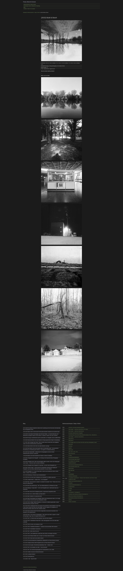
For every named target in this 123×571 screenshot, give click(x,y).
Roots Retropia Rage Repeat (74, 459)
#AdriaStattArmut (31, 556)
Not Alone (70, 446)
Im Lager (70, 488)
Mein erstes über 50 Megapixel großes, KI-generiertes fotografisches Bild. (42, 491)
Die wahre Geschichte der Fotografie (76, 433)
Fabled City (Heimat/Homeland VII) (75, 481)
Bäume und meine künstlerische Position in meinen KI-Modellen (40, 455)
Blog (24, 7)
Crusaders (71, 483)
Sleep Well (71, 444)
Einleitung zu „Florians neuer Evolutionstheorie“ (37, 475)
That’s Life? (71, 449)
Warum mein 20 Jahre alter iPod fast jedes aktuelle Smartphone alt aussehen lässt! (43, 431)
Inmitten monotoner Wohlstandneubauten (35, 551)
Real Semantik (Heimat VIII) (74, 466)
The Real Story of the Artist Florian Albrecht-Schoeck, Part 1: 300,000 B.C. (83, 434)
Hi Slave (70, 455)
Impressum (25, 567)
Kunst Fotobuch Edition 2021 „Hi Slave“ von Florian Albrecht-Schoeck (41, 535)
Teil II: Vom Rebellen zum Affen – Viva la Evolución (37, 547)
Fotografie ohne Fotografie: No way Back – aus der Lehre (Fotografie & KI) (42, 465)
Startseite (25, 12)
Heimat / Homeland (72, 501)
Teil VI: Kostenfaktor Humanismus (34, 528)
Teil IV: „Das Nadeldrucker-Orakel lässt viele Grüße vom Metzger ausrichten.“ (42, 533)
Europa (70, 490)
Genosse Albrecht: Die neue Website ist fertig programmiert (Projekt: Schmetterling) (44, 440)
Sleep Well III (71, 438)
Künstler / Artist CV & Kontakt (29, 8)
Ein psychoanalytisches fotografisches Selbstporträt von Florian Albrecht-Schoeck (43, 540)
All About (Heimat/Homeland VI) (75, 484)
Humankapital (71, 474)
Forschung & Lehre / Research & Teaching (32, 5)
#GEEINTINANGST (72, 462)
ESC (69, 472)
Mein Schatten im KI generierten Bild (35, 496)
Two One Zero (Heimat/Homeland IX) (76, 464)
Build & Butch (71, 468)
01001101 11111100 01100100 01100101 (76, 427)
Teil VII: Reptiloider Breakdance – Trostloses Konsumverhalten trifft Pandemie (42, 526)
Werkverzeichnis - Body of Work (33, 12)
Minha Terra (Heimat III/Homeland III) (76, 496)
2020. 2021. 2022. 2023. (73, 451)
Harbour (70, 499)
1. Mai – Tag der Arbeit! (32, 558)
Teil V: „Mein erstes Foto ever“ (33, 531)
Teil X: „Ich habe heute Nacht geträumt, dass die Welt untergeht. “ (40, 518)
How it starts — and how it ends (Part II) (76, 431)
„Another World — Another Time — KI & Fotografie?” (38, 479)
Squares (70, 448)
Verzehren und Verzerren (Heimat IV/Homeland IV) (78, 494)
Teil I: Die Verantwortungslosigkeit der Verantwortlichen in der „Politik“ (41, 549)
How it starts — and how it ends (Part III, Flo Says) (78, 429)
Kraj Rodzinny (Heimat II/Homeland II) (76, 497)
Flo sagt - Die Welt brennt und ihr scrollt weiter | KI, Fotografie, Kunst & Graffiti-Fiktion (44, 437)
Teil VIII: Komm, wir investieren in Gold (35, 524)
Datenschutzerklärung (32, 567)
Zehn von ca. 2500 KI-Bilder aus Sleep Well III (36, 493)
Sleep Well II (71, 440)
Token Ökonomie (72, 453)
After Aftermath (71, 470)
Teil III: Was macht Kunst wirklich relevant (35, 538)
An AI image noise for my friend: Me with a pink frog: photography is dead (83, 442)
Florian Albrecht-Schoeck (29, 2)
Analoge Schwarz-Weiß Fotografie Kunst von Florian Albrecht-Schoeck (41, 542)
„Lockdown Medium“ (31, 554)
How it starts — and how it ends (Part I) (76, 436)
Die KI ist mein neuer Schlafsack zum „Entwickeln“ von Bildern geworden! (42, 477)
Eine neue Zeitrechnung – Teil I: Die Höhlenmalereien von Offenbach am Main (43, 485)
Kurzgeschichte (71, 486)
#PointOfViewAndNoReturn (74, 457)
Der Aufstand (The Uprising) (74, 461)
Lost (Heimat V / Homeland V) (74, 492)
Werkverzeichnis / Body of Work (30, 4)
